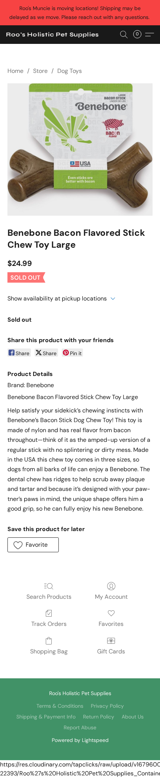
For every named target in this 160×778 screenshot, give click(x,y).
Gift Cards (111, 651)
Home (15, 71)
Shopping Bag (49, 651)
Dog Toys (69, 71)
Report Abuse (80, 727)
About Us (133, 716)
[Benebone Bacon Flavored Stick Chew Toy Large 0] (80, 149)
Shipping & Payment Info (46, 716)
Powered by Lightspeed (80, 740)
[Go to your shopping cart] (139, 34)
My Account (111, 597)
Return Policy (98, 716)
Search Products (48, 597)
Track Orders (49, 624)
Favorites (111, 624)
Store (40, 71)
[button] (52, 34)
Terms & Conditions (59, 706)
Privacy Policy (107, 706)
